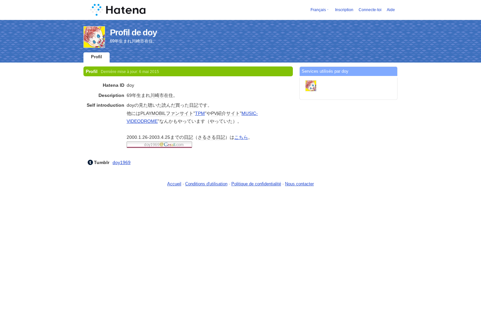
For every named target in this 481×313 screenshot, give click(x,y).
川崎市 (157, 95)
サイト (233, 113)
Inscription (344, 10)
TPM (200, 113)
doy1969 (122, 162)
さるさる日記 (211, 137)
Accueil (174, 183)
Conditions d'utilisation (206, 183)
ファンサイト (179, 113)
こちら (241, 137)
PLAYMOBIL (153, 113)
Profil (96, 56)
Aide (391, 10)
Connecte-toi (370, 10)
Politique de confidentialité (256, 183)
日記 (193, 105)
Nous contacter (299, 183)
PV (214, 113)
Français (318, 10)
